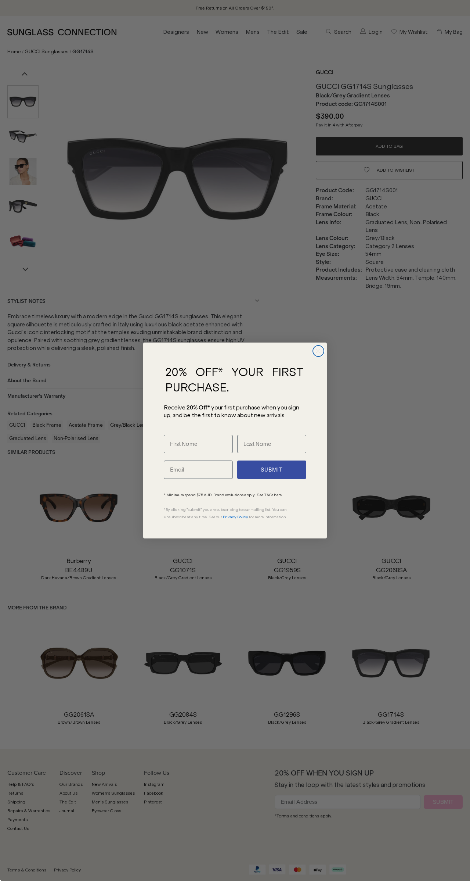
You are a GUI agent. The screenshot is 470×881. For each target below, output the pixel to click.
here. (278, 495)
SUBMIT (272, 469)
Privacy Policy (235, 517)
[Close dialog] (318, 351)
